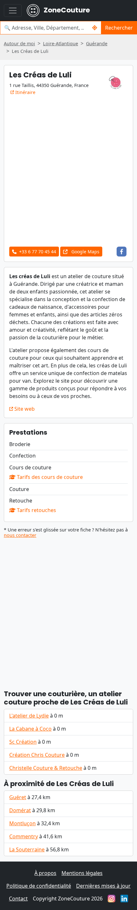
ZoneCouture (66, 10)
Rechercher (119, 27)
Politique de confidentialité (38, 885)
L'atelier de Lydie (29, 715)
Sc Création (23, 741)
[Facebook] (121, 251)
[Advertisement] (68, 169)
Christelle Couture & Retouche (45, 767)
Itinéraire (24, 92)
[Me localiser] (94, 27)
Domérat (20, 810)
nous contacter (20, 535)
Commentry (23, 836)
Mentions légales (82, 873)
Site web (24, 408)
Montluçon (22, 823)
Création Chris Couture (37, 754)
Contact (18, 898)
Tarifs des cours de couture (49, 476)
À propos (45, 873)
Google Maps (84, 252)
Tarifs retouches (36, 510)
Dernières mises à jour (103, 885)
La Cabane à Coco (30, 728)
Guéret (17, 797)
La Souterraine (27, 849)
